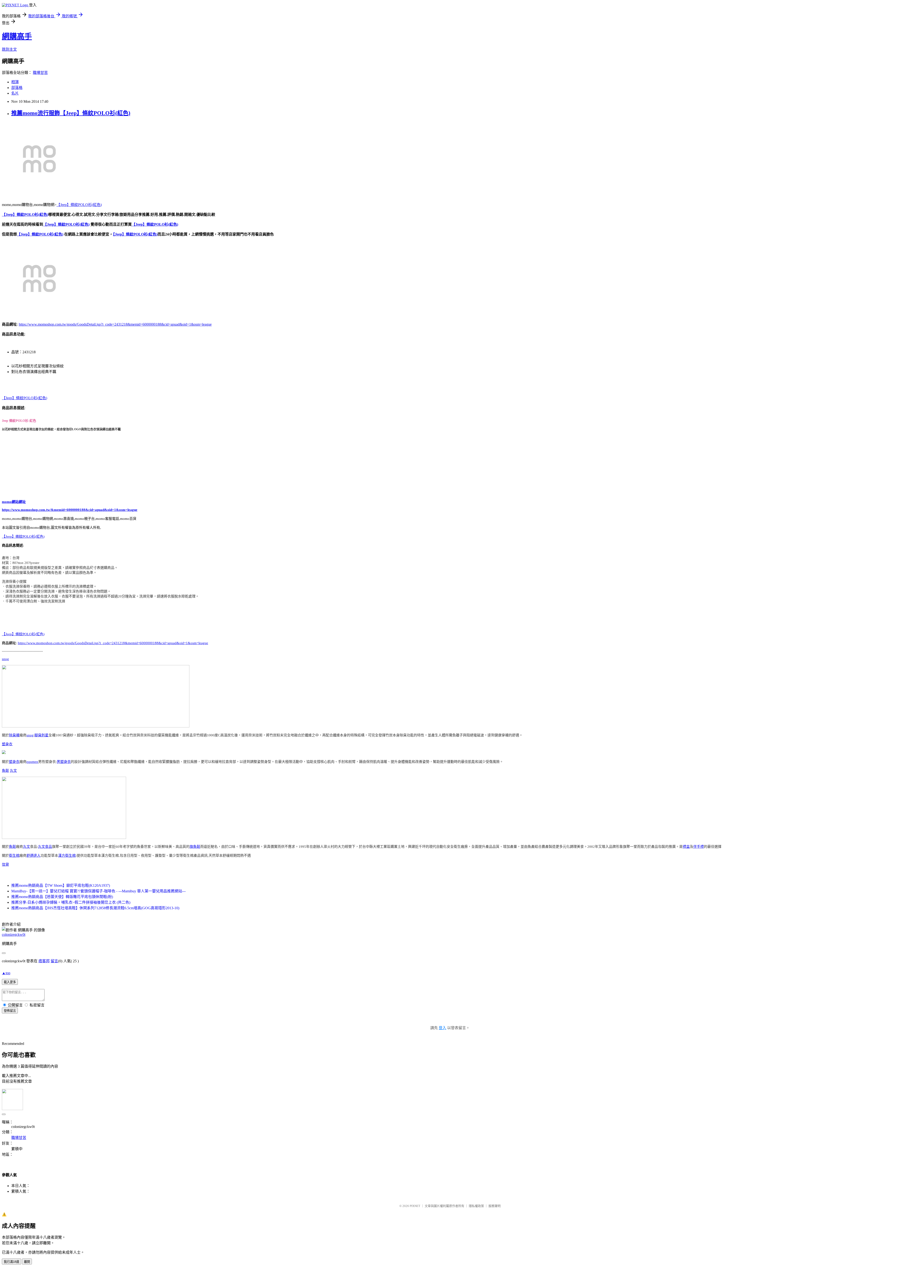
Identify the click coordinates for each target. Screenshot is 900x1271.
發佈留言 (10, 1010)
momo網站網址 (14, 502)
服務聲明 (494, 1206)
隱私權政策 (476, 1206)
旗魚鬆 (195, 847)
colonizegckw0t (13, 934)
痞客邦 (44, 961)
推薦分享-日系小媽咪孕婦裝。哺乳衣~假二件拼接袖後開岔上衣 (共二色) (70, 902)
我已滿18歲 (11, 1261)
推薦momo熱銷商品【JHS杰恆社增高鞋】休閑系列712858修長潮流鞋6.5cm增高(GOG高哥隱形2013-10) (95, 908)
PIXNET (415, 1206)
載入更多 (10, 982)
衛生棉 (14, 855)
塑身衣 (7, 744)
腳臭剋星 (41, 735)
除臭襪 (14, 735)
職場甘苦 (40, 73)
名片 (15, 93)
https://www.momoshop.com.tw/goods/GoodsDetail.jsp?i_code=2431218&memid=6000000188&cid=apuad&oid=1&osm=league (115, 324)
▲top (6, 973)
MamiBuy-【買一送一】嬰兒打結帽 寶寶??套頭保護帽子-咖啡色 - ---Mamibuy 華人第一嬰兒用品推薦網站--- (98, 891)
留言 (54, 961)
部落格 (16, 88)
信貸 (5, 864)
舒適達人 (33, 855)
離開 (27, 1261)
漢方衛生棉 (67, 855)
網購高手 (17, 36)
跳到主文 (9, 49)
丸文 (13, 770)
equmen (32, 762)
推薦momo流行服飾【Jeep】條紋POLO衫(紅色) (70, 113)
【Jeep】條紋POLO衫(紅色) (79, 205)
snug (5, 659)
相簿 (15, 82)
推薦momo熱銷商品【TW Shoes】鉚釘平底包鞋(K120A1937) (60, 885)
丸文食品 (45, 847)
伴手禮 (698, 847)
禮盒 (686, 847)
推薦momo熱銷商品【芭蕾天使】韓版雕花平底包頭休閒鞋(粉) (62, 897)
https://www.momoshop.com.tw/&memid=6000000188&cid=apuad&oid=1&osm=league (69, 510)
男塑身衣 (64, 762)
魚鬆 (5, 770)
